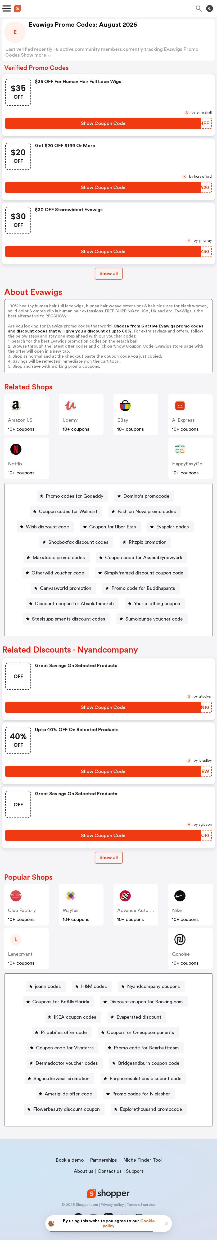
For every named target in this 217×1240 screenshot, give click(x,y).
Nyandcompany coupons (153, 986)
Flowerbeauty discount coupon (66, 1109)
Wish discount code (47, 526)
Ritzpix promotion (147, 542)
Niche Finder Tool (142, 1160)
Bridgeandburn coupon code (148, 1063)
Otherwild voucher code (57, 572)
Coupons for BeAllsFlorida (60, 1001)
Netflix (15, 463)
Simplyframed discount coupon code (143, 572)
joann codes (48, 986)
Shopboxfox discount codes (78, 542)
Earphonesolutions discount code (146, 1078)
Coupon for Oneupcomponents (140, 1032)
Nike (177, 910)
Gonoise (181, 954)
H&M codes (94, 986)
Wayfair (71, 910)
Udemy (70, 420)
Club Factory (22, 910)
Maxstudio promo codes (59, 557)
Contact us (110, 1171)
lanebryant (20, 954)
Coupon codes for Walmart (68, 511)
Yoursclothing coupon (157, 603)
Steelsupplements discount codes (68, 619)
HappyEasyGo (187, 463)
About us (83, 1171)
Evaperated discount (138, 1017)
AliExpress (183, 420)
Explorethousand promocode (151, 1109)
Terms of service (140, 1205)
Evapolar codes (172, 526)
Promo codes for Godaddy (74, 496)
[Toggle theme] (210, 8)
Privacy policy (112, 1205)
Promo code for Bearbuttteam (146, 1047)
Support (134, 1171)
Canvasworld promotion (65, 588)
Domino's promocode (146, 496)
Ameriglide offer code (68, 1093)
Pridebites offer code (64, 1032)
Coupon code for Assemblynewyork (143, 557)
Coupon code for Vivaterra (65, 1047)
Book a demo (70, 1160)
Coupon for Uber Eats (112, 526)
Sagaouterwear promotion (61, 1078)
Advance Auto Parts (139, 910)
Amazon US (20, 420)
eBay (122, 420)
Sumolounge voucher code (154, 619)
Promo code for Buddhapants (143, 588)
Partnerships (103, 1160)
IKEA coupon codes (75, 1017)
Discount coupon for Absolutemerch (74, 603)
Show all (109, 273)
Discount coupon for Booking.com (146, 1001)
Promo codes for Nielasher (141, 1093)
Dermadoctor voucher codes (66, 1063)
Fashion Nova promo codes (146, 511)
